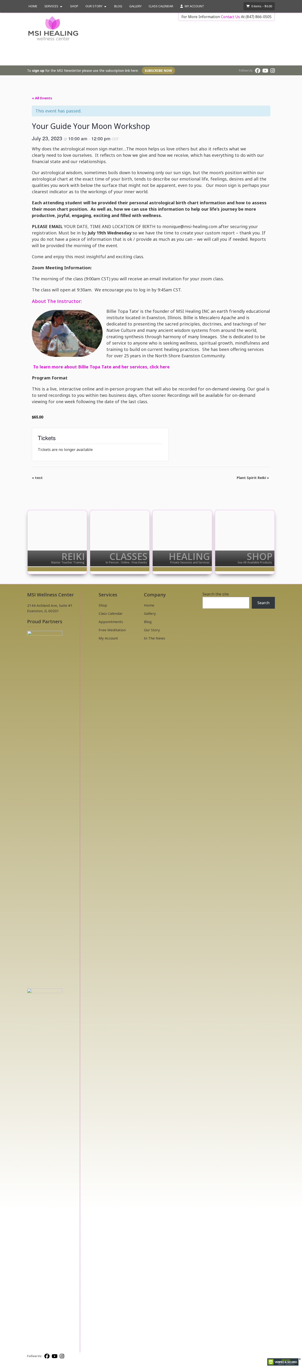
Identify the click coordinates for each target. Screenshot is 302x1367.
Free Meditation (112, 629)
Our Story (93, 6)
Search (263, 602)
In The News (154, 638)
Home (33, 6)
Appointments (111, 621)
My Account (194, 6)
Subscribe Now (158, 70)
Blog (118, 6)
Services (51, 6)
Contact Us (230, 16)
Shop (74, 6)
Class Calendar (161, 6)
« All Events (42, 98)
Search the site (215, 594)
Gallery (135, 6)
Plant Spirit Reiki (253, 477)
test (37, 477)
